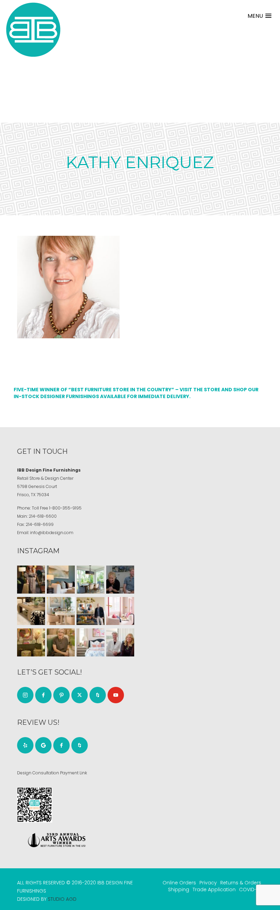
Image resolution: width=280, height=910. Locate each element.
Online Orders (179, 882)
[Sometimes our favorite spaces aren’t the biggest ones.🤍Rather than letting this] (120, 611)
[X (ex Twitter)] (79, 695)
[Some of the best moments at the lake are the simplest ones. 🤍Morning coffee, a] (90, 580)
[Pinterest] (61, 695)
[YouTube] (116, 695)
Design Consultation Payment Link (52, 773)
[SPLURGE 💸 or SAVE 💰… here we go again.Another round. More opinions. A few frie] (120, 642)
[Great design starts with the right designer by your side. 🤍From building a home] (61, 611)
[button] (259, 16)
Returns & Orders (240, 882)
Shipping (178, 889)
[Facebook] (43, 695)
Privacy (208, 882)
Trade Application (214, 889)
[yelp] (25, 745)
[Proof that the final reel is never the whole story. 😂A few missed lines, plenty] (120, 580)
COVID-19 (250, 889)
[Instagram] (25, 695)
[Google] (43, 745)
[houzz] (97, 695)
